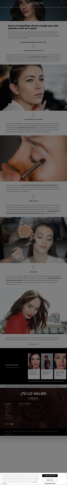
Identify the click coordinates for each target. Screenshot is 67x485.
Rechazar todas (50, 480)
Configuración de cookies (49, 483)
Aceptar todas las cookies (49, 475)
